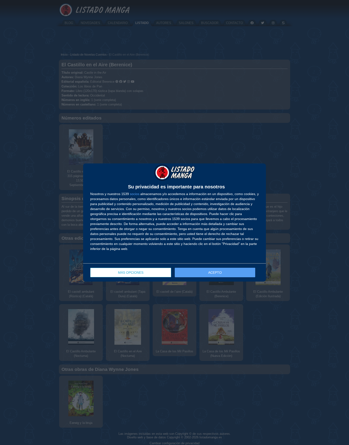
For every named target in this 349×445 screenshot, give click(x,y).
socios (134, 194)
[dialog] (174, 222)
